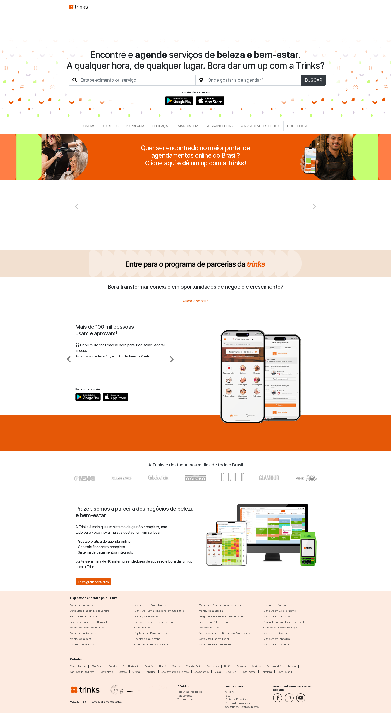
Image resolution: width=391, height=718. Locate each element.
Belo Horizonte (131, 666)
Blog (227, 695)
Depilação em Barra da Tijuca (150, 633)
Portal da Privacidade (237, 699)
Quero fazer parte (195, 301)
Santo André (274, 666)
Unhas (89, 126)
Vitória (136, 671)
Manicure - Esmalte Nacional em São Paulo (159, 610)
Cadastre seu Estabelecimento (242, 706)
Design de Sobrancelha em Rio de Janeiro (222, 616)
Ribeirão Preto (193, 666)
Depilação (161, 126)
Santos (176, 666)
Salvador (241, 666)
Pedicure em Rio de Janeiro (85, 616)
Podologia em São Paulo (148, 616)
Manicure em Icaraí (81, 638)
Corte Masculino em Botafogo (280, 627)
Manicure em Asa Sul (275, 633)
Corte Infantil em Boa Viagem (151, 644)
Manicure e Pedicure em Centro (216, 644)
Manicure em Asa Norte (83, 633)
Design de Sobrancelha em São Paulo (284, 622)
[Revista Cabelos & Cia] (85, 477)
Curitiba (256, 666)
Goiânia (149, 666)
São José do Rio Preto (82, 671)
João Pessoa (249, 671)
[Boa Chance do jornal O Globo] (122, 477)
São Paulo (97, 666)
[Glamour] (269, 477)
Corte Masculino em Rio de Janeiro (89, 610)
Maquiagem (188, 126)
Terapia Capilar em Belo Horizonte (89, 622)
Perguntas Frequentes (189, 691)
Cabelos (111, 126)
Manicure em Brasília (211, 610)
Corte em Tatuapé (209, 627)
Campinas (213, 666)
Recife (227, 666)
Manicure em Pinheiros (276, 638)
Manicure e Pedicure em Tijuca (87, 627)
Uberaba (291, 666)
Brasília (113, 666)
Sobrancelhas (219, 126)
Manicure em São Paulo (83, 605)
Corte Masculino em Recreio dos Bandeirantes (224, 633)
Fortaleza (266, 671)
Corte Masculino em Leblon (214, 638)
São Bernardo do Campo (175, 671)
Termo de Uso (185, 699)
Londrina (150, 671)
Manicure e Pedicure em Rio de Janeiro (220, 605)
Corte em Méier (142, 627)
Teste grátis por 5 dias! (93, 582)
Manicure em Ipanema (276, 644)
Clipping (230, 691)
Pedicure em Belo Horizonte (214, 622)
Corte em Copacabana (82, 644)
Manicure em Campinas (277, 616)
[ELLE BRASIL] (232, 477)
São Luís (231, 671)
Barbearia (135, 126)
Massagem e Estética (260, 126)
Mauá (217, 671)
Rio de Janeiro (78, 666)
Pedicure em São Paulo (276, 605)
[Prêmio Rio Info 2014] (306, 477)
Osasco (123, 671)
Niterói (163, 666)
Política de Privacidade (237, 703)
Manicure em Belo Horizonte (279, 610)
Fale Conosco (184, 695)
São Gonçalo (201, 671)
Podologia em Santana (147, 638)
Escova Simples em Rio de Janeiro (153, 622)
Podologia (297, 126)
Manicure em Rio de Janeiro (150, 605)
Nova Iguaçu (284, 671)
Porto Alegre (106, 671)
